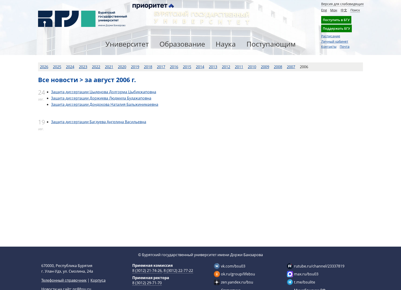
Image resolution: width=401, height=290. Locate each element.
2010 (252, 66)
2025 (57, 66)
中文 (344, 10)
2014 (200, 66)
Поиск (355, 10)
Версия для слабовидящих (342, 4)
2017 (161, 66)
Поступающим (271, 44)
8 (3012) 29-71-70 (147, 282)
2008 (278, 66)
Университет (127, 44)
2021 (109, 66)
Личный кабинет (334, 41)
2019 (135, 66)
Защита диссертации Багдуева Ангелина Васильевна (98, 121)
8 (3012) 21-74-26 (147, 270)
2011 (239, 66)
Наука (226, 44)
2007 (291, 66)
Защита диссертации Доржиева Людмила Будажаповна (101, 98)
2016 (174, 66)
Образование (182, 44)
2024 (70, 66)
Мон (333, 10)
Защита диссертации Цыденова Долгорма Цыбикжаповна (103, 91)
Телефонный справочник (64, 280)
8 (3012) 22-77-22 (178, 270)
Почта (344, 46)
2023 (83, 66)
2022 (96, 66)
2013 (213, 66)
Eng (324, 10)
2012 (226, 66)
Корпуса (98, 280)
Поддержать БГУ (336, 28)
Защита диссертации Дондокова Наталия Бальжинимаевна (104, 104)
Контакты (328, 46)
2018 (148, 66)
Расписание (330, 36)
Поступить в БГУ (336, 20)
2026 (44, 66)
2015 (187, 66)
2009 (265, 66)
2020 (122, 66)
